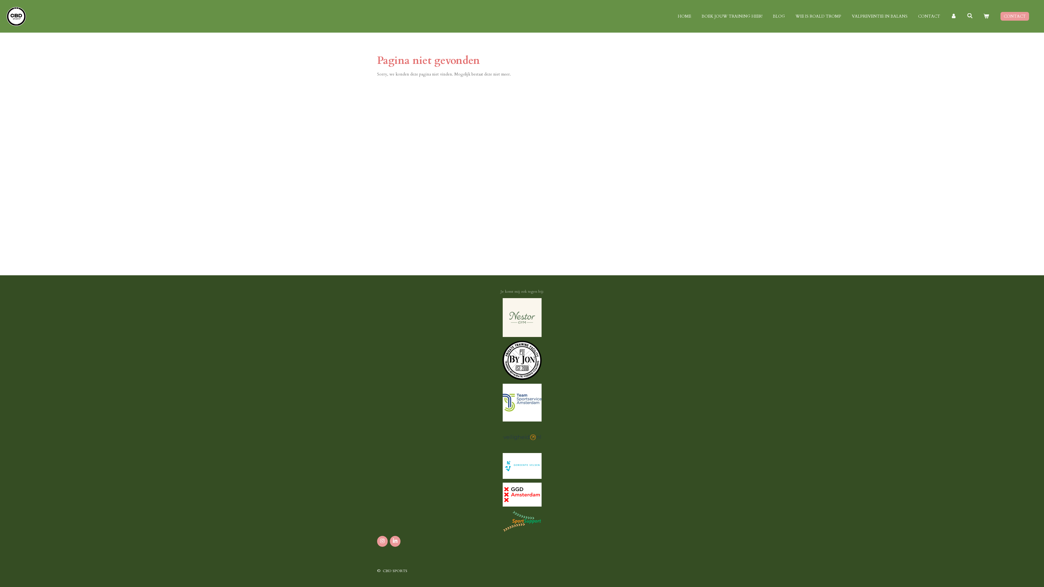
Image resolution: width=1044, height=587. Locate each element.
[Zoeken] (970, 16)
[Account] (953, 16)
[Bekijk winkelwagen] (986, 16)
